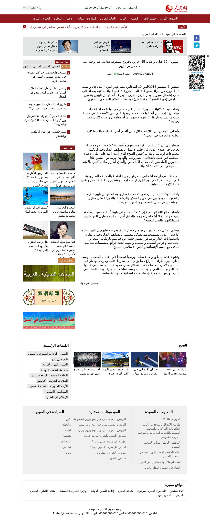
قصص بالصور (117, 458)
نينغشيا (67, 435)
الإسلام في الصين (57, 397)
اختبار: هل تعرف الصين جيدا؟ (108, 447)
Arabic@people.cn (64, 513)
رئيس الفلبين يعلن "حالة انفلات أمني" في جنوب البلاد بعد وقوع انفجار (47, 92)
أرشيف (132, 7)
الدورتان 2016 (171, 419)
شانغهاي (67, 424)
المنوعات (116, 26)
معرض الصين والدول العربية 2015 (105, 435)
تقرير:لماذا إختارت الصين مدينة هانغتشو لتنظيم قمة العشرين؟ (47, 106)
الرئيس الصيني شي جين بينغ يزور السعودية (100, 419)
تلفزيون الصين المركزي (151, 490)
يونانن (68, 452)
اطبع (109, 73)
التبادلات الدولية (86, 18)
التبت (68, 430)
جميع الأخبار (149, 18)
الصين (134, 18)
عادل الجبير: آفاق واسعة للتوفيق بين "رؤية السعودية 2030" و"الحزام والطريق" (44, 120)
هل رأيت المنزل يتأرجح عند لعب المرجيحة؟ (38, 246)
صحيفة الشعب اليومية (54, 370)
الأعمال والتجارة (63, 18)
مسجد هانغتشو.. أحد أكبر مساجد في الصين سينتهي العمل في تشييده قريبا (46, 76)
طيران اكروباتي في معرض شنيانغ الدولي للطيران (145, 373)
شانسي (67, 447)
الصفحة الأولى (169, 18)
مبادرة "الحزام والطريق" (111, 452)
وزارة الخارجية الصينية (73, 490)
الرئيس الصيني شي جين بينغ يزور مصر (102, 424)
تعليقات (102, 26)
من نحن (121, 7)
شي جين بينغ (60, 359)
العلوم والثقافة (41, 18)
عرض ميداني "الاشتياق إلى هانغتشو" (102, 46)
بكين (69, 419)
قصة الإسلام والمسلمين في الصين (159, 462)
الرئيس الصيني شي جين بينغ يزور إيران (102, 430)
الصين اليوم (164, 495)
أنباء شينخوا (177, 490)
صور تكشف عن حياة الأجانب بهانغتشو (48, 133)
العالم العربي (108, 18)
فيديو (91, 26)
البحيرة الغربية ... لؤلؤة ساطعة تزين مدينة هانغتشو (64, 211)
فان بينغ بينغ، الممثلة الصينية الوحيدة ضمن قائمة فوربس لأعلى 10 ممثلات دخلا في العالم (63, 250)
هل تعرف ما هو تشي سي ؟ (109, 441)
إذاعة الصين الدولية (102, 490)
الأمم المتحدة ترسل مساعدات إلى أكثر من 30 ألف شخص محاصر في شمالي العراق (80, 27)
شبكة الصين (125, 490)
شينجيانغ (66, 441)
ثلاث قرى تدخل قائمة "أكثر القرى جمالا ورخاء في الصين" (116, 373)
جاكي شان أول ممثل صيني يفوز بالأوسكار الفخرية (46, 46)
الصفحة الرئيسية (176, 34)
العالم (123, 18)
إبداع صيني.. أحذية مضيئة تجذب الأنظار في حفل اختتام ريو (174, 373)
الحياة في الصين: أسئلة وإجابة (162, 467)
